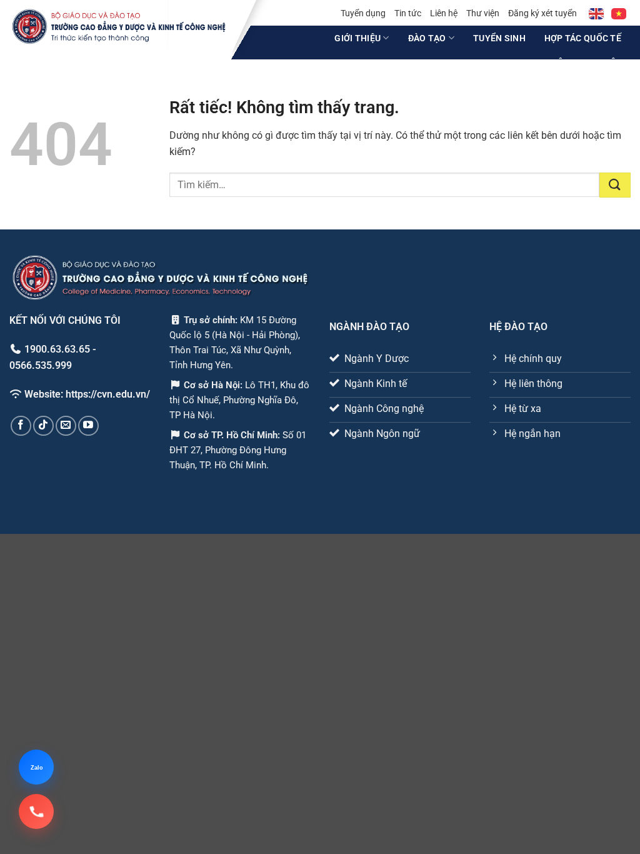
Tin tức (407, 13)
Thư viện (482, 13)
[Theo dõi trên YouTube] (88, 425)
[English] (597, 13)
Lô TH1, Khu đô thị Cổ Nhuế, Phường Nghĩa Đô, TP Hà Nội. (239, 399)
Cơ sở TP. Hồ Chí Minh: (233, 434)
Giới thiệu (357, 38)
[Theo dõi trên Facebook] (21, 425)
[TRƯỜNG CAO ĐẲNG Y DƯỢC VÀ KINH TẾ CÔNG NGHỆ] (119, 26)
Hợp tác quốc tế (582, 38)
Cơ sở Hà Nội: (213, 384)
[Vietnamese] (619, 13)
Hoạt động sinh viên (573, 63)
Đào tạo (427, 38)
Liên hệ (444, 13)
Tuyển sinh (499, 38)
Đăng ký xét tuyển (542, 13)
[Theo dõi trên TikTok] (43, 425)
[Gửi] (615, 185)
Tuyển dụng (363, 13)
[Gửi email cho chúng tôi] (66, 425)
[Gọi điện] (36, 811)
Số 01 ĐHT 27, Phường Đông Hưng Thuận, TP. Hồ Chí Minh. (237, 449)
